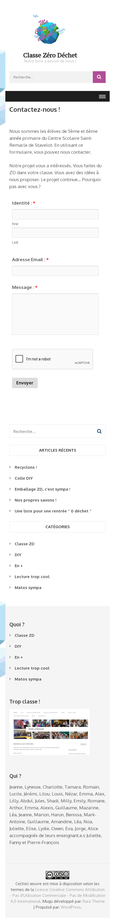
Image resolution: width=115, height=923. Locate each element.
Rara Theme (94, 901)
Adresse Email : (30, 259)
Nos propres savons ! (35, 500)
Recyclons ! (26, 467)
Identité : (23, 203)
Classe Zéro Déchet (50, 55)
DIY (18, 554)
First (15, 224)
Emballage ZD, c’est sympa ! (42, 489)
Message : (24, 287)
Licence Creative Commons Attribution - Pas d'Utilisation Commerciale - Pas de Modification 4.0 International (57, 895)
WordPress (71, 907)
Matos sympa (28, 587)
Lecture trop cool (32, 576)
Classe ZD (24, 543)
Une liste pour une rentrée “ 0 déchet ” (53, 511)
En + (19, 565)
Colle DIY (24, 478)
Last (15, 242)
